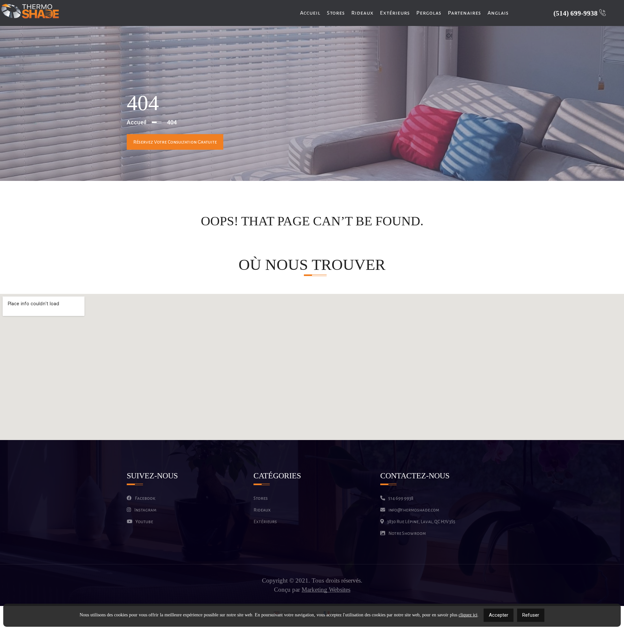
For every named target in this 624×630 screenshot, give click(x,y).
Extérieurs (395, 13)
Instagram (145, 510)
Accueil (310, 13)
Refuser (530, 615)
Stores (336, 13)
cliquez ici (468, 614)
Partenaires (464, 13)
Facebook (145, 498)
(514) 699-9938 (576, 13)
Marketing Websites (326, 589)
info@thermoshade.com (413, 510)
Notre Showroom (407, 533)
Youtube (144, 521)
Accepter (498, 615)
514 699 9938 (400, 498)
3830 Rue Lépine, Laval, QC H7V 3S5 (421, 521)
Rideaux (362, 13)
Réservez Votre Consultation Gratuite (175, 142)
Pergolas (428, 13)
